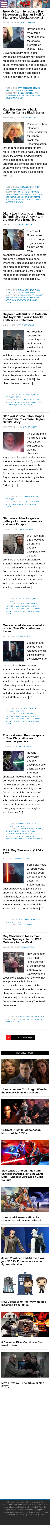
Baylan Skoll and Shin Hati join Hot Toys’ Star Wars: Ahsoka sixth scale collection (25, 317)
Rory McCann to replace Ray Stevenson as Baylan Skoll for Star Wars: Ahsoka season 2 (24, 14)
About (30, 1471)
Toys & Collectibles (30, 1461)
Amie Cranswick (25, 187)
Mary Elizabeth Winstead (27, 606)
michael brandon (25, 197)
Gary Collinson (25, 88)
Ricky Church (30, 709)
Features (30, 1420)
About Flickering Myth (30, 1475)
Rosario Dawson (13, 611)
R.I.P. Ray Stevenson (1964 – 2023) (23, 852)
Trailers (27, 190)
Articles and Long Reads (30, 1424)
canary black (34, 192)
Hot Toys (22, 400)
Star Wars (35, 96)
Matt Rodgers (24, 824)
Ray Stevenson (19, 200)
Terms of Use (34, 1512)
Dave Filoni (23, 502)
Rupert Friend (34, 200)
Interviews (31, 1428)
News (8, 91)
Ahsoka (21, 295)
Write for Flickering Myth (30, 1484)
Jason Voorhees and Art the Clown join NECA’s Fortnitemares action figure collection (23, 1261)
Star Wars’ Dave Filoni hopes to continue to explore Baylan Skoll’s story (24, 419)
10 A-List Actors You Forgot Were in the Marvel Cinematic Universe (24, 1091)
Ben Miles (22, 192)
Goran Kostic (30, 195)
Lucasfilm (29, 93)
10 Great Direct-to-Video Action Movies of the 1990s (21, 1131)
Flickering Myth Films (30, 1466)
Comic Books (31, 1452)
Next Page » (28, 1038)
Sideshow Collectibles (31, 402)
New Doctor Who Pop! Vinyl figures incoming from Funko (23, 1303)
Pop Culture (30, 1438)
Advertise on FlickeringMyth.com (30, 1480)
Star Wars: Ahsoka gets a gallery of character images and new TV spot (22, 521)
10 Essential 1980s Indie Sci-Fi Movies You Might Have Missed (21, 1219)
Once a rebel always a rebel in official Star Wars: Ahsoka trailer (24, 628)
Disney (21, 93)
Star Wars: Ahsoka (14, 98)
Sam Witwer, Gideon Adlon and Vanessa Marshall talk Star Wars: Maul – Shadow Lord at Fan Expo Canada (22, 1175)
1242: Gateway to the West (30, 1019)
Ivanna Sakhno (33, 400)
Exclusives (23, 290)
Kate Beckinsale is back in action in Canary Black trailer (23, 111)
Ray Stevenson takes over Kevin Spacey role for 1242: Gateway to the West (22, 939)
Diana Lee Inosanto (34, 295)
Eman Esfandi (18, 298)
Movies (36, 88)
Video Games (30, 1456)
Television (16, 91)
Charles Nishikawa (14, 195)
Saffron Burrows (14, 202)
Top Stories (27, 91)
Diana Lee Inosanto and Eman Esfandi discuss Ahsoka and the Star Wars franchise (24, 216)
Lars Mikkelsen (32, 714)
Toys (18, 397)
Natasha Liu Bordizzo (15, 609)
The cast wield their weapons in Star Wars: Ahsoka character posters (23, 738)
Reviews (30, 1415)
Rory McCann (23, 96)
